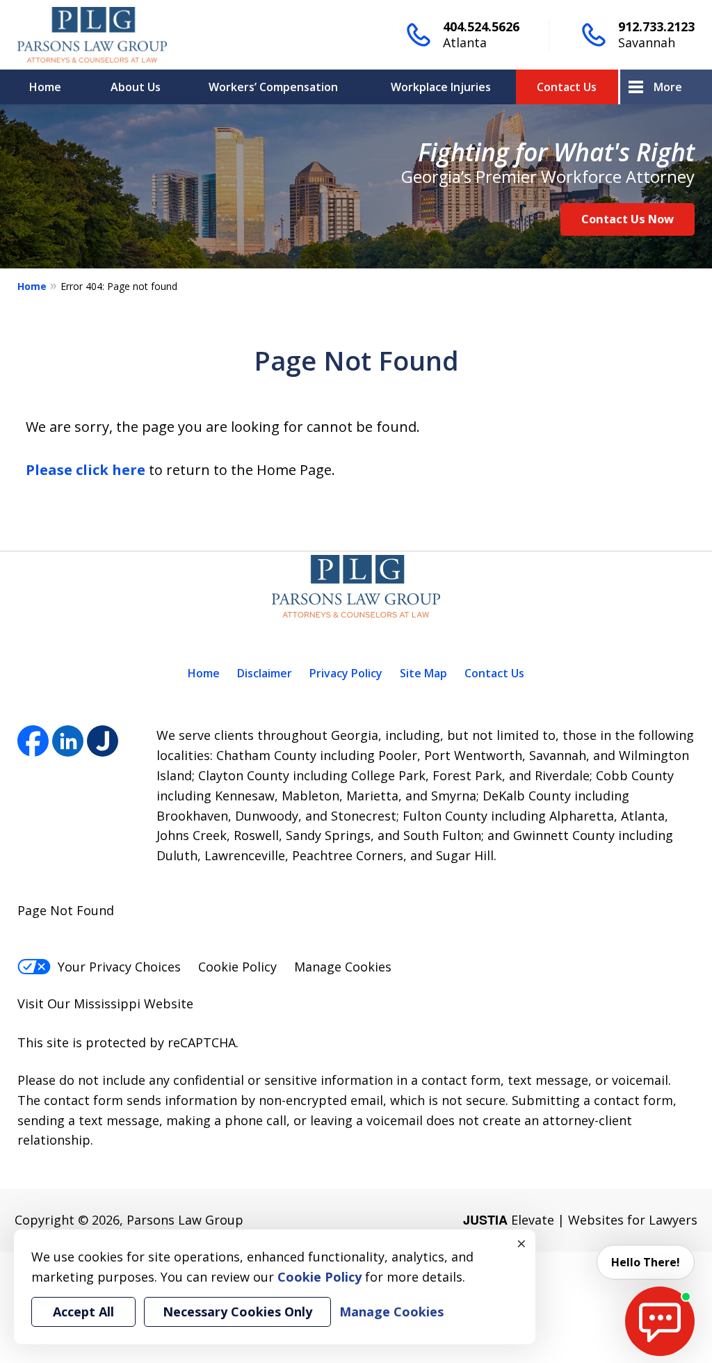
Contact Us (567, 87)
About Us (136, 87)
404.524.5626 (481, 26)
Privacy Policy (345, 673)
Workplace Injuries (441, 87)
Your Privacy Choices (119, 966)
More (668, 87)
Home (45, 87)
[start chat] (660, 1321)
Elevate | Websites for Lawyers (580, 1219)
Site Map (423, 673)
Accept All (83, 1311)
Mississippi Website (133, 1003)
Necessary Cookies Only (237, 1311)
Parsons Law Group (185, 1219)
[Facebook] (33, 741)
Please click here (85, 469)
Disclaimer (264, 673)
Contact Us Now (627, 219)
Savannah (646, 42)
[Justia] (102, 741)
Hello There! (645, 1262)
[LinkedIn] (67, 741)
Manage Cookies (342, 966)
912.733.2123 (656, 26)
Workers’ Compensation (273, 87)
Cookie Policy (237, 966)
